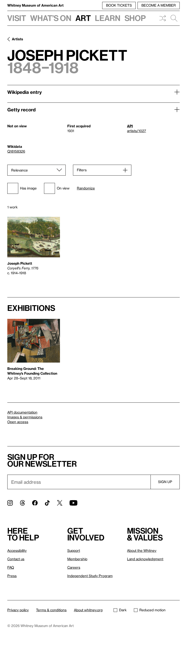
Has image (28, 188)
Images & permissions (24, 417)
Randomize (86, 188)
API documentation (22, 412)
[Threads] (22, 502)
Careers (73, 567)
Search (174, 18)
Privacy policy (18, 610)
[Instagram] (10, 502)
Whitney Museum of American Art (35, 5)
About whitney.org (88, 610)
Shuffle (162, 18)
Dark (123, 610)
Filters (82, 170)
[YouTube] (73, 502)
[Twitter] (59, 502)
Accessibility (17, 550)
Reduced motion (152, 610)
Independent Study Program (90, 576)
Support (73, 550)
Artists (17, 39)
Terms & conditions (51, 610)
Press (12, 576)
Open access (17, 422)
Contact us (15, 559)
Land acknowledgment (145, 559)
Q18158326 (16, 151)
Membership (77, 559)
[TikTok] (47, 502)
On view (63, 188)
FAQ (10, 567)
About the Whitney (141, 550)
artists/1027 (136, 131)
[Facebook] (35, 502)
